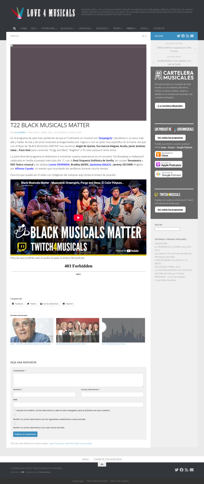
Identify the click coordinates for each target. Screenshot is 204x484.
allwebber (20, 132)
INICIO (85, 459)
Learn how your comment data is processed (70, 443)
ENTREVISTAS (48, 28)
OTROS (143, 28)
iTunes (171, 147)
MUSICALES (67, 28)
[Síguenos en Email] (192, 36)
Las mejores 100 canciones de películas (173, 253)
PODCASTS (101, 28)
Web (15, 399)
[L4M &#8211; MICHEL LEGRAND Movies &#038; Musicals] (31, 330)
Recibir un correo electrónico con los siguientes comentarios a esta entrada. (49, 419)
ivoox (163, 147)
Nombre (18, 389)
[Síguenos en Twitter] (178, 36)
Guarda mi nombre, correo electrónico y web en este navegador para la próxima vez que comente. (63, 410)
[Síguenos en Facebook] (183, 36)
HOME (23, 28)
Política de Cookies (119, 480)
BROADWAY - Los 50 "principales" (170, 276)
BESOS (158, 263)
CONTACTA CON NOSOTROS (108, 459)
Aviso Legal (78, 480)
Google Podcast (184, 147)
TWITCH (130, 28)
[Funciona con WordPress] (23, 472)
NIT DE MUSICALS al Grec (113, 344)
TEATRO (117, 28)
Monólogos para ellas (165, 256)
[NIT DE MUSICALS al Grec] (123, 330)
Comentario (19, 370)
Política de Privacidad (96, 480)
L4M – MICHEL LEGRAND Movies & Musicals (30, 344)
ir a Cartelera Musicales (170, 105)
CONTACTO (158, 28)
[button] (78, 82)
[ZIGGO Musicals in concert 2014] (77, 330)
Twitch (14, 36)
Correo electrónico (90, 389)
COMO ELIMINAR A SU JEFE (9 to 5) (171, 260)
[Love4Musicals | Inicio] (43, 12)
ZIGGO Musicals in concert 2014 (71, 344)
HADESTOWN (161, 243)
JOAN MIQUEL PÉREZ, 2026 (167, 266)
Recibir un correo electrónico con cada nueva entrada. (39, 427)
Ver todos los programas (170, 137)
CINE (33, 28)
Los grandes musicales (165, 280)
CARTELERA (84, 28)
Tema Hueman (44, 472)
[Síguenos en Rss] (187, 36)
